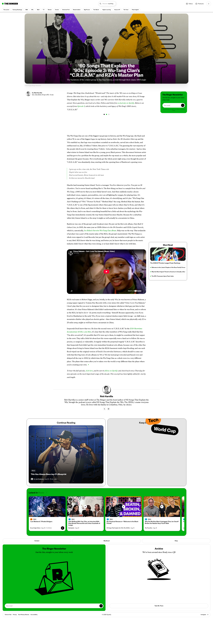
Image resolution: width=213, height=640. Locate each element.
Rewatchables (76, 9)
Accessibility (34, 614)
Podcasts (201, 3)
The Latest (6, 9)
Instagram (203, 614)
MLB (38, 9)
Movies (50, 9)
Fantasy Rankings (17, 9)
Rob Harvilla (38, 93)
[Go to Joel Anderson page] (32, 479)
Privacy (15, 614)
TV (43, 9)
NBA (26, 9)
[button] (107, 3)
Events (57, 9)
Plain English (135, 9)
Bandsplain (71, 528)
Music (106, 60)
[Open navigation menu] (208, 3)
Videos (191, 3)
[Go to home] (10, 3)
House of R (117, 9)
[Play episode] (62, 528)
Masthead (106, 541)
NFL (32, 9)
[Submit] (182, 105)
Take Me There (159, 606)
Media (149, 519)
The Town (125, 9)
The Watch (96, 9)
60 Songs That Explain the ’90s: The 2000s (118, 528)
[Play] (85, 506)
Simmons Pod (65, 9)
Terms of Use (8, 614)
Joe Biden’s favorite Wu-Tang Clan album (100, 230)
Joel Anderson (40, 479)
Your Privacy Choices (23, 614)
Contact (36, 541)
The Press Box (148, 528)
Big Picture (87, 9)
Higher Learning (106, 9)
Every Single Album (35, 528)
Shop (176, 541)
